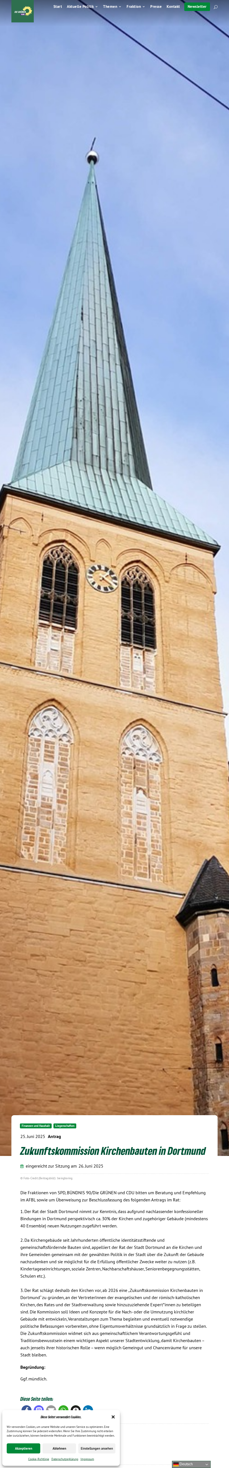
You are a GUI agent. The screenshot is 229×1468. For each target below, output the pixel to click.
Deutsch (186, 1464)
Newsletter (197, 6)
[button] (113, 1417)
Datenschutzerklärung (64, 1459)
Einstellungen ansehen (97, 1448)
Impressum (87, 1459)
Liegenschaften (64, 1126)
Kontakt (173, 7)
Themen (110, 7)
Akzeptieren (23, 1448)
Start (57, 7)
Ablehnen (59, 1448)
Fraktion (134, 7)
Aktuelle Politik (80, 7)
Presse (156, 7)
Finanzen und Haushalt (36, 1126)
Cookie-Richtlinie (38, 1459)
